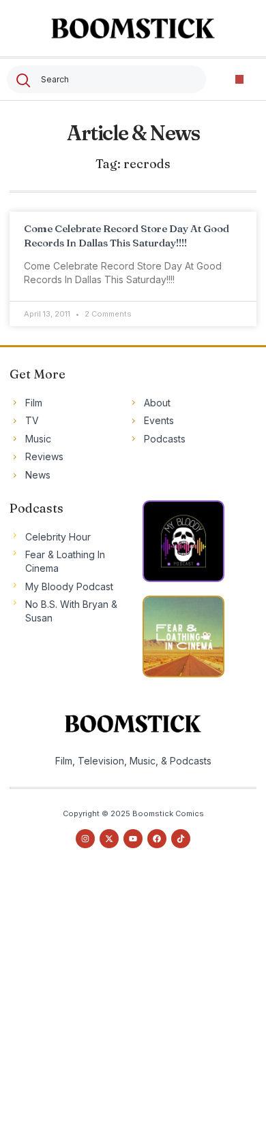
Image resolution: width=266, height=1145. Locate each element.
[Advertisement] (133, 1009)
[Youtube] (133, 838)
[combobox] (106, 79)
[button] (239, 79)
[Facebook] (156, 838)
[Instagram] (85, 838)
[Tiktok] (180, 838)
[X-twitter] (109, 838)
